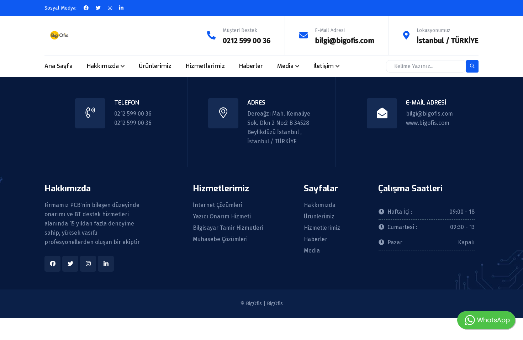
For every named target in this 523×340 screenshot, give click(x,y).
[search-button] (472, 66)
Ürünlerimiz (155, 66)
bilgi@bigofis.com (344, 40)
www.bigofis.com (427, 122)
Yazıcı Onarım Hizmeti (222, 216)
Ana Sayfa (58, 66)
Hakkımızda (103, 66)
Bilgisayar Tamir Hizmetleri (228, 228)
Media (285, 66)
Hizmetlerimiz (205, 66)
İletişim (323, 66)
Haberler (251, 66)
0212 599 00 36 (246, 40)
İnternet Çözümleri (217, 205)
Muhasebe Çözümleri (220, 239)
